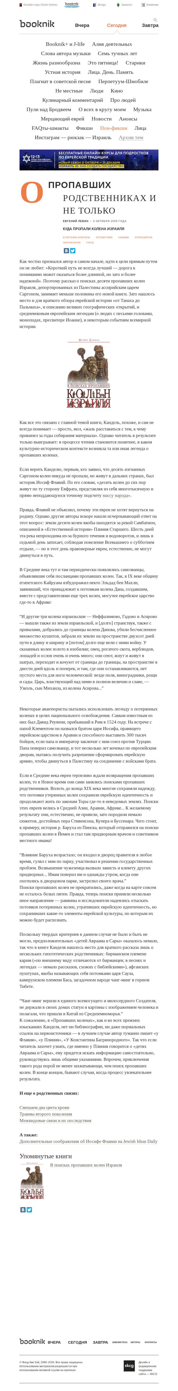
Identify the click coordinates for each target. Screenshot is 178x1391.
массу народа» (116, 495)
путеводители (143, 237)
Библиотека (119, 1342)
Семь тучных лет (117, 53)
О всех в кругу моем (102, 109)
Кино (117, 91)
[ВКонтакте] (66, 250)
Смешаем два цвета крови (44, 1107)
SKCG (153, 1374)
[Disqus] (89, 1272)
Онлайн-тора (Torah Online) (40, 4)
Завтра (150, 25)
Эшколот (126, 4)
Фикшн (84, 128)
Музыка (142, 109)
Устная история (63, 72)
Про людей (123, 100)
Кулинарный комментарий (72, 100)
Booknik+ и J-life (65, 44)
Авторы (135, 1342)
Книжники (152, 4)
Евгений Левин (76, 221)
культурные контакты (76, 237)
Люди (96, 91)
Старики (135, 63)
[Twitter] (72, 250)
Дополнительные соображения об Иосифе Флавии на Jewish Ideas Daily (89, 1141)
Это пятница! (103, 63)
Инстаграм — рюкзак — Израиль (73, 137)
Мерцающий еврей (62, 119)
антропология (72, 242)
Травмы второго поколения (46, 1114)
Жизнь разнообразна (56, 63)
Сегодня (117, 25)
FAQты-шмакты (50, 128)
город (90, 242)
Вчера (82, 25)
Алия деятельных (112, 44)
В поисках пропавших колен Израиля (86, 1165)
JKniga (101, 4)
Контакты (151, 1342)
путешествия (104, 237)
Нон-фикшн (113, 128)
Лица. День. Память (110, 72)
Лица (140, 128)
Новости (102, 119)
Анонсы (128, 119)
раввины (123, 237)
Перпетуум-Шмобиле (123, 81)
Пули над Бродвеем (48, 109)
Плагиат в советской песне (60, 81)
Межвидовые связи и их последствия (55, 1120)
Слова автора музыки (66, 53)
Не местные (69, 91)
